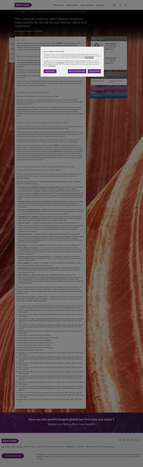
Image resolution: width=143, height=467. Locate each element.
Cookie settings (50, 71)
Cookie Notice (51, 65)
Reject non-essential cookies (77, 71)
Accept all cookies (94, 71)
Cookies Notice (89, 57)
